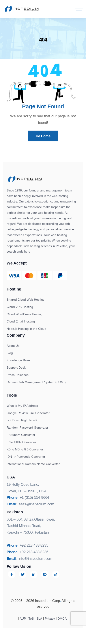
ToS (31, 618)
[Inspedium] (21, 8)
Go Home (43, 136)
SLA (39, 618)
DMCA (62, 618)
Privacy (50, 618)
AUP (23, 618)
